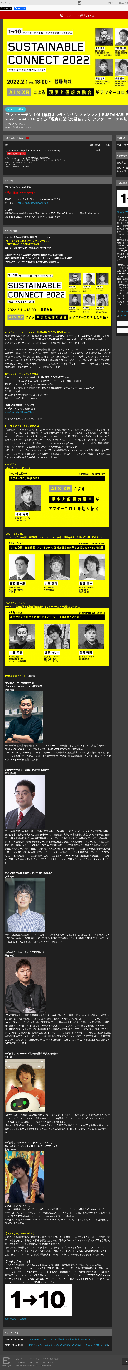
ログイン (112, 2)
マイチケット (6, 2)
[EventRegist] (79, 3)
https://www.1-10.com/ (16, 1318)
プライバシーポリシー (36, 1362)
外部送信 (51, 1362)
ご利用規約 (20, 1362)
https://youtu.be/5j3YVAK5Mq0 (33, 202)
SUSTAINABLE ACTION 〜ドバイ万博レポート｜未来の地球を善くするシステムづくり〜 (65, 1339)
